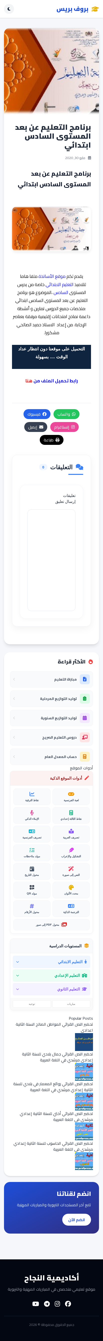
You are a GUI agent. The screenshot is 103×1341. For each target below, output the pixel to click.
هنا (28, 381)
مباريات (71, 1003)
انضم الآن (76, 1219)
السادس (61, 292)
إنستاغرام (61, 427)
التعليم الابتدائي (60, 284)
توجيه (32, 1003)
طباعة (49, 440)
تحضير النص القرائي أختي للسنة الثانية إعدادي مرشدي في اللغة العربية (56, 1116)
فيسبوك (34, 414)
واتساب (64, 414)
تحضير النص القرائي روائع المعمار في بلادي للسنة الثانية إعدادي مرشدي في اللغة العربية (53, 1086)
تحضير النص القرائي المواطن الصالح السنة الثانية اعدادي (54, 1027)
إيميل (32, 427)
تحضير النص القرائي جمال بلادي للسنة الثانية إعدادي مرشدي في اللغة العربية (57, 1057)
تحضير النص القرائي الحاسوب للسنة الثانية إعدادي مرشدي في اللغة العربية (53, 1146)
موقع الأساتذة (52, 276)
